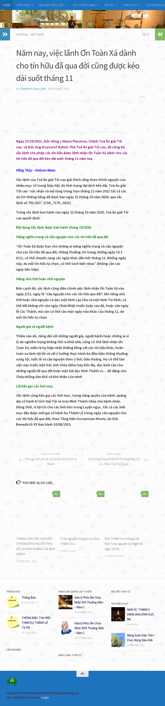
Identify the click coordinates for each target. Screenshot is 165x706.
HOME (6, 5)
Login (45, 697)
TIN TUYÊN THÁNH (84, 5)
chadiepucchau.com (33, 89)
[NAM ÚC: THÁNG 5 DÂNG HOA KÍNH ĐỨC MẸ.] (118, 620)
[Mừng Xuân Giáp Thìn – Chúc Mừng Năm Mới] (118, 646)
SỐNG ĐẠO (23, 5)
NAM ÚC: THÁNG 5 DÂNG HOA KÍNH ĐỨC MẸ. (140, 614)
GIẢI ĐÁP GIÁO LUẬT (51, 5)
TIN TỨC (109, 5)
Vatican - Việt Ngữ (30, 34)
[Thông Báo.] (13, 608)
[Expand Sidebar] (5, 34)
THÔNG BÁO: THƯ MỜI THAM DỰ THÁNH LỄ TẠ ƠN (36, 622)
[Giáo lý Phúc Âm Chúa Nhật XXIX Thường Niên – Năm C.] (65, 634)
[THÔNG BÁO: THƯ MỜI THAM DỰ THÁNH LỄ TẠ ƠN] (13, 628)
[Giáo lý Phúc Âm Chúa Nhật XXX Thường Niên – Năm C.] (65, 608)
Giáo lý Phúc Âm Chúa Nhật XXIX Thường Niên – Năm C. (89, 628)
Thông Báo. (29, 597)
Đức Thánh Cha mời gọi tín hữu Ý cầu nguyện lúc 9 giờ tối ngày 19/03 (124, 543)
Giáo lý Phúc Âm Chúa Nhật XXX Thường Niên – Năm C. (88, 602)
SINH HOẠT (130, 5)
